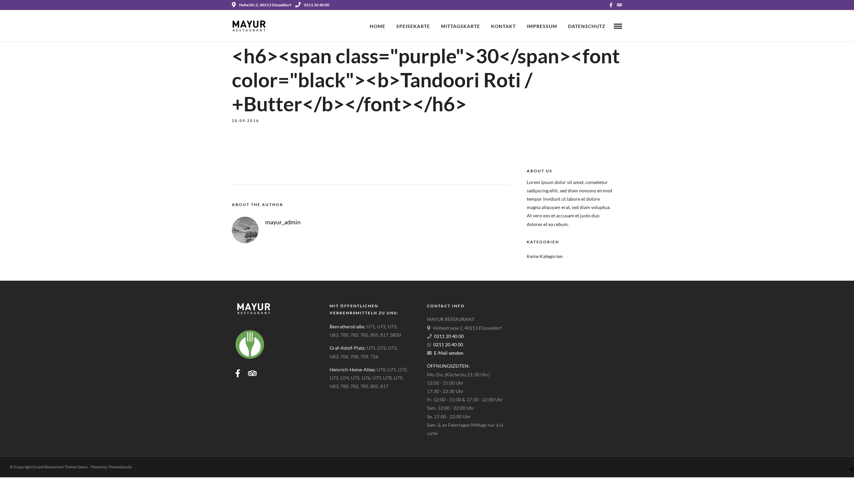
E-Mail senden (448, 353)
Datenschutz (586, 26)
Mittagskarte (460, 26)
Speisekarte (413, 26)
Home (377, 26)
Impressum (542, 26)
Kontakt (503, 26)
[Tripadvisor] (619, 5)
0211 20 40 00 (316, 4)
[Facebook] (237, 373)
